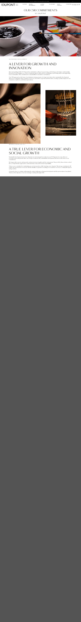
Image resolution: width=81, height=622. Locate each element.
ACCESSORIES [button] (52, 4)
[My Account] (75, 4)
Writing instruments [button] (32, 5)
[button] (72, 4)
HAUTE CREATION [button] (59, 5)
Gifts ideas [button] (17, 5)
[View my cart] (74, 4)
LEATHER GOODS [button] (42, 5)
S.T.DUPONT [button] (68, 4)
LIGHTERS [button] (25, 4)
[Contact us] (77, 4)
